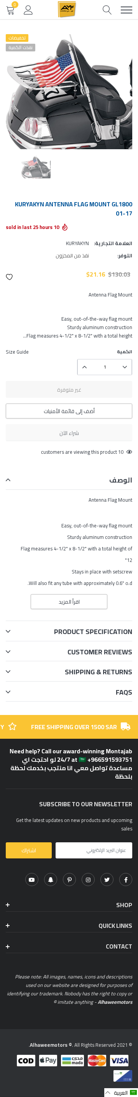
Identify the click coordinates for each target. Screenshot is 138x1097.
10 (120, 452)
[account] (28, 9)
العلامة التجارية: (113, 243)
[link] (125, 879)
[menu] (126, 10)
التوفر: (124, 255)
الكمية (124, 352)
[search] (107, 9)
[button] (9, 277)
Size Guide (17, 352)
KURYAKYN (77, 243)
